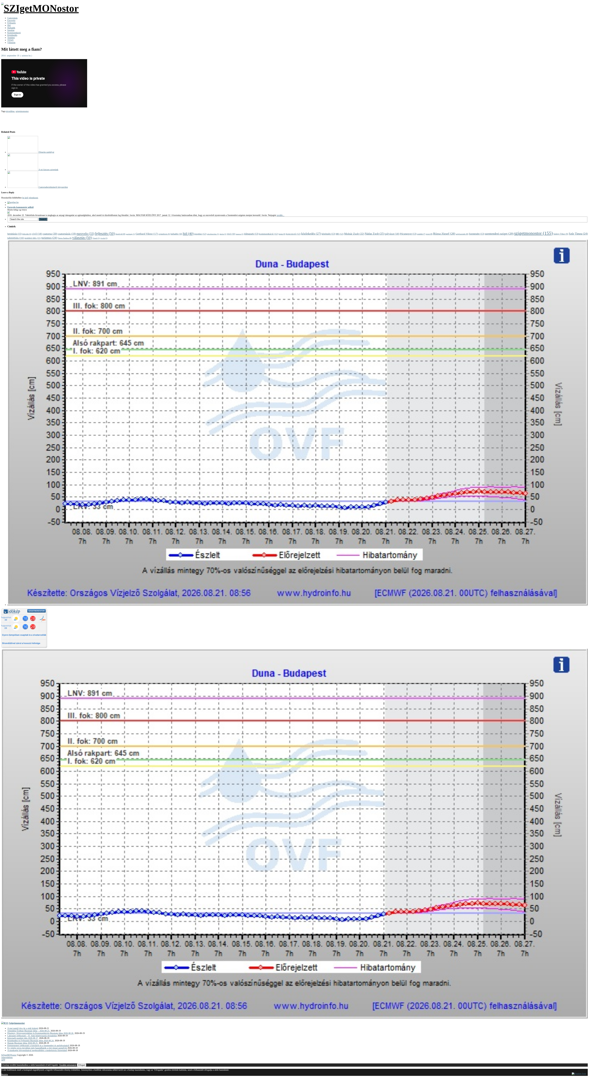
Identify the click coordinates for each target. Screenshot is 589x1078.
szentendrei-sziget (499, 233)
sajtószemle (462, 234)
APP (3, 1060)
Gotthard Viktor (147, 233)
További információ (67, 1065)
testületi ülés (33, 238)
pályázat (392, 233)
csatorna (50, 233)
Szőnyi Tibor (560, 234)
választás (82, 238)
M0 (340, 234)
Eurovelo (11, 20)
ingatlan (200, 234)
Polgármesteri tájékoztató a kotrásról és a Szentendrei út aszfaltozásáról (38, 1045)
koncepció (293, 234)
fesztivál (120, 234)
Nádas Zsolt (374, 233)
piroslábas (10, 111)
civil (37, 233)
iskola (223, 234)
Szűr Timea (578, 233)
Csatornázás (12, 18)
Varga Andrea (65, 238)
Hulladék (11, 28)
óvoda (104, 238)
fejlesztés (105, 233)
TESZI (10, 40)
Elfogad (81, 1065)
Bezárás (4, 1074)
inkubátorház (213, 234)
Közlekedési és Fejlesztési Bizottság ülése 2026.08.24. (30, 1040)
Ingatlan (10, 30)
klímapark (251, 234)
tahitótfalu (15, 238)
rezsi (429, 234)
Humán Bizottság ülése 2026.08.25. (22, 1043)
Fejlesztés (11, 23)
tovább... (280, 215)
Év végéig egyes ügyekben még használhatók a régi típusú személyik (37, 1048)
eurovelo (85, 233)
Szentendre (476, 234)
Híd (9, 25)
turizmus (49, 237)
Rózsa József (444, 233)
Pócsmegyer (408, 234)
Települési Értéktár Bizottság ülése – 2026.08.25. (28, 1031)
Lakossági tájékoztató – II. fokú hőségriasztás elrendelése (32, 1036)
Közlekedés (12, 35)
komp (282, 234)
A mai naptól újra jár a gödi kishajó (22, 1028)
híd (188, 233)
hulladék (176, 234)
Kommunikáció (14, 33)
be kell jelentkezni (30, 198)
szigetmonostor (22, 111)
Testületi (11, 38)
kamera (240, 234)
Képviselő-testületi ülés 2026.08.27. (22, 1038)
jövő (231, 234)
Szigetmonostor (17, 1023)
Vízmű (96, 238)
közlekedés (311, 233)
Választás (11, 42)
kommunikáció (268, 234)
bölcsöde (26, 234)
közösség (328, 234)
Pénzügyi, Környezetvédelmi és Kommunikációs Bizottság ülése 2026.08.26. (40, 1033)
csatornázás (67, 233)
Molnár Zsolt (354, 233)
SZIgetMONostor (8, 1055)
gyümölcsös (164, 234)
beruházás (14, 234)
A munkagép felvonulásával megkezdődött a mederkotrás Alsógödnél (37, 1050)
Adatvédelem (7, 1057)
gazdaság (130, 234)
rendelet (421, 234)
